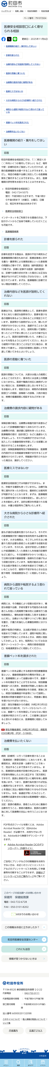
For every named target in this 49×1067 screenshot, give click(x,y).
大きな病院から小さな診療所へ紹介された (24, 100)
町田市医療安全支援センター (23, 939)
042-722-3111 (31, 993)
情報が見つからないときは (23, 959)
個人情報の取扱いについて (34, 1019)
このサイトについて (11, 1019)
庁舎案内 (13, 1031)
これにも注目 (23, 949)
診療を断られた (12, 55)
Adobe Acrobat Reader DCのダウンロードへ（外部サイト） (26, 846)
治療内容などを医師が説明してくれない (23, 64)
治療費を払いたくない (15, 132)
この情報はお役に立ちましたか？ (22, 927)
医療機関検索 (12, 231)
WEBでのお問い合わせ (27, 914)
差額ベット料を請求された (17, 123)
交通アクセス (35, 1031)
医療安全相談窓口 (14, 211)
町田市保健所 (32, 11)
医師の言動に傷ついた (15, 73)
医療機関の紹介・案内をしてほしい (21, 46)
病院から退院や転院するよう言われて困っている (25, 110)
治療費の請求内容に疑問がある (19, 82)
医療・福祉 (19, 11)
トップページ (6, 11)
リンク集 (6, 1023)
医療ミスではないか (14, 91)
